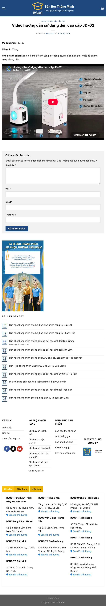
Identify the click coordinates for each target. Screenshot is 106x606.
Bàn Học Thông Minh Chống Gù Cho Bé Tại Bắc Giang (37, 366)
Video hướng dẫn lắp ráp (53, 21)
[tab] (8, 489)
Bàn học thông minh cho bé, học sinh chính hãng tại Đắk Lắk (40, 325)
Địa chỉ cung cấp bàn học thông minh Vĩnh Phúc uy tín (37, 381)
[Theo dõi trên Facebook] (7, 449)
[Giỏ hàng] (102, 8)
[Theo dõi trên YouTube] (20, 449)
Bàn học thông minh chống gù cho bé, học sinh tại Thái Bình (40, 389)
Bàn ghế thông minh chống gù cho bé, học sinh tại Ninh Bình (40, 350)
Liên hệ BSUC (53, 598)
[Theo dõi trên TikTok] (13, 449)
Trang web (11, 215)
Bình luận (11, 165)
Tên (8, 189)
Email (9, 202)
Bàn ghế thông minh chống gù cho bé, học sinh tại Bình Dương (42, 341)
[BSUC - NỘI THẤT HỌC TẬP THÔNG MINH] (53, 8)
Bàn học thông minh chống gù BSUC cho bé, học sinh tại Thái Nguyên (45, 358)
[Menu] (3, 8)
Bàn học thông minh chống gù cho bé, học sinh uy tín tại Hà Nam (43, 374)
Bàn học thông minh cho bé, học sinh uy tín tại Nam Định (39, 397)
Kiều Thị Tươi (64, 34)
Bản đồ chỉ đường (17, 514)
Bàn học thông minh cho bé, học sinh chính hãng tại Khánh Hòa (42, 333)
